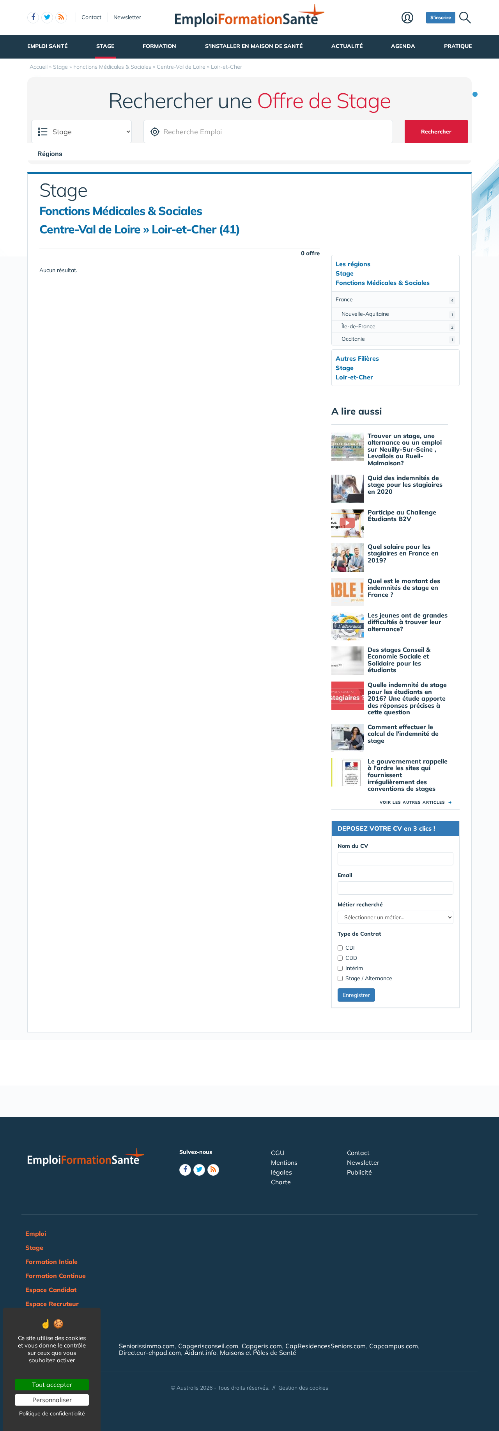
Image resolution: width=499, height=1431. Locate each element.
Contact (91, 17)
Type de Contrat (359, 933)
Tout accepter (52, 1384)
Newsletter (127, 17)
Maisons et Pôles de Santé (258, 1352)
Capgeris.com (262, 1346)
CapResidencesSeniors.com (325, 1346)
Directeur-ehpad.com (150, 1352)
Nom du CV (353, 845)
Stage (105, 46)
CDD (351, 957)
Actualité (347, 46)
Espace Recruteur (52, 1304)
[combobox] (53, 153)
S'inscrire (440, 17)
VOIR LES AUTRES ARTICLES (416, 802)
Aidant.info (200, 1352)
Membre (412, 18)
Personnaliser (52, 1400)
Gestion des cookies (303, 1387)
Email (345, 875)
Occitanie (397, 338)
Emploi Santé (47, 46)
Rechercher (436, 131)
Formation (159, 46)
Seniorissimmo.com (147, 1346)
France (394, 299)
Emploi (35, 1233)
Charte (281, 1182)
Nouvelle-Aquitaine (397, 313)
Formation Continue (55, 1276)
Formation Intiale (51, 1261)
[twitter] (47, 17)
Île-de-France (397, 326)
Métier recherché (360, 904)
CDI (350, 947)
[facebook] (33, 17)
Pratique (458, 46)
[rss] (61, 17)
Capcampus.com (393, 1346)
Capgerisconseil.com (208, 1346)
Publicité (359, 1172)
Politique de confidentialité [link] (52, 1413)
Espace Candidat (50, 1290)
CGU (278, 1153)
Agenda (403, 46)
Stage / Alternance (368, 978)
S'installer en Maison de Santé (254, 46)
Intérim (354, 968)
